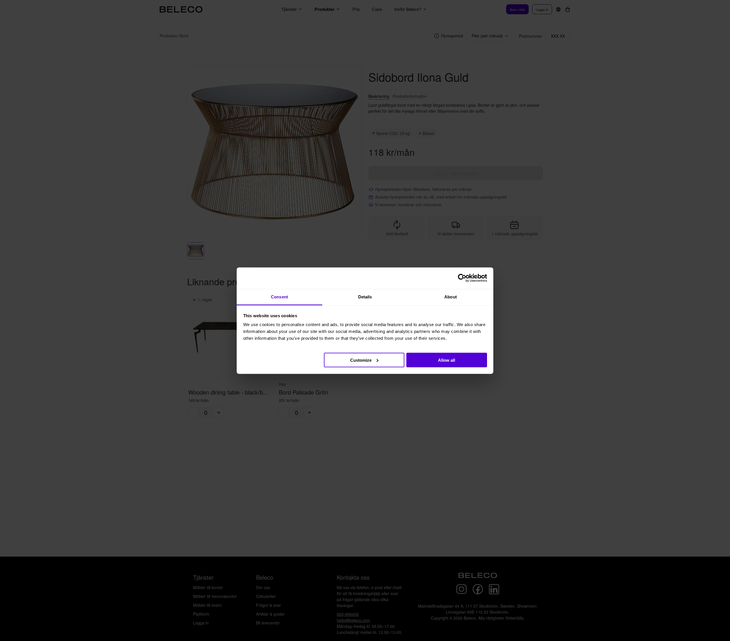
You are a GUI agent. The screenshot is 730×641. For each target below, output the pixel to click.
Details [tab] (365, 296)
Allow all (446, 359)
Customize (361, 359)
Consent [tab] (279, 296)
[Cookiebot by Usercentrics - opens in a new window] (462, 278)
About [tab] (450, 296)
